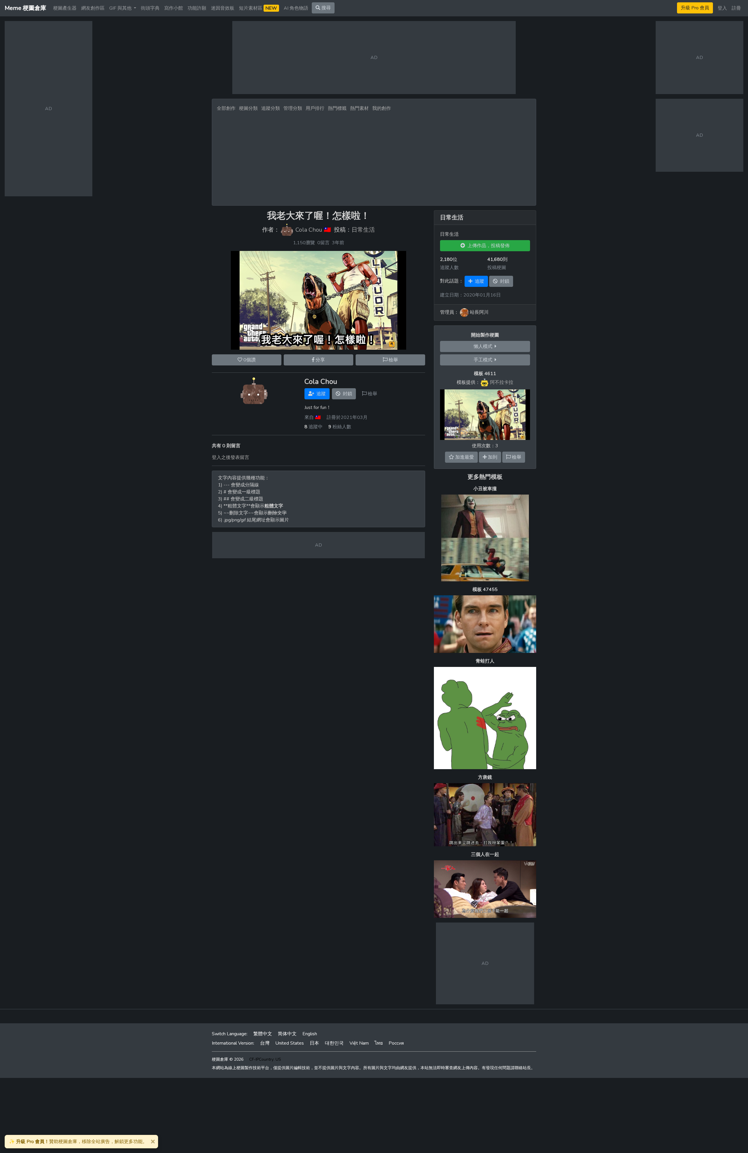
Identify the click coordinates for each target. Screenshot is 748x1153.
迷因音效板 (222, 8)
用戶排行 (315, 108)
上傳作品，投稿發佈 (487, 245)
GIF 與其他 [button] (121, 8)
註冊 (736, 8)
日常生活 (363, 230)
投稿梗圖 (496, 267)
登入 (722, 8)
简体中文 (287, 1034)
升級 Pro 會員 (695, 8)
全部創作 (226, 108)
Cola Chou (308, 230)
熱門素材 (359, 108)
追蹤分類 (270, 108)
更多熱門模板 (485, 477)
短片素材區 (258, 8)
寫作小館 (173, 8)
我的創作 (381, 108)
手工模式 (484, 360)
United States (289, 1043)
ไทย (379, 1043)
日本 (314, 1043)
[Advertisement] (374, 157)
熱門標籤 (337, 108)
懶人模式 (484, 346)
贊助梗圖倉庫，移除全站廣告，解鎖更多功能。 (78, 1141)
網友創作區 (93, 8)
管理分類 (292, 108)
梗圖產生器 (65, 8)
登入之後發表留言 (230, 457)
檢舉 (392, 360)
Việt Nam (359, 1043)
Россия (396, 1043)
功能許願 (197, 8)
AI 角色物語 (296, 8)
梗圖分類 (248, 108)
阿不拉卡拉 (501, 382)
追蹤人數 (449, 267)
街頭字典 (150, 8)
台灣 (264, 1043)
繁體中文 (262, 1034)
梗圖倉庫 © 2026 (227, 1059)
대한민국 (334, 1043)
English (309, 1034)
